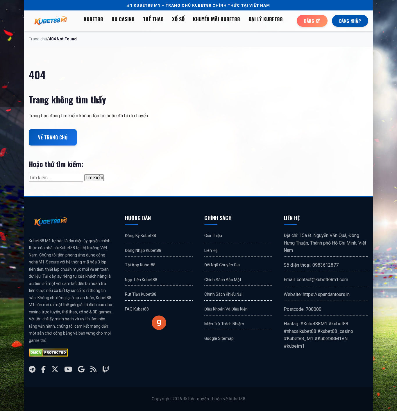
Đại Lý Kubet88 (265, 19)
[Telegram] (32, 369)
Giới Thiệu (213, 235)
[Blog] (93, 369)
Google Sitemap (219, 338)
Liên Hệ (210, 250)
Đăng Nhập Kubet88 (143, 250)
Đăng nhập (350, 21)
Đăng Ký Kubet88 (140, 235)
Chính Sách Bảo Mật (222, 279)
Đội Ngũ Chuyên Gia (222, 265)
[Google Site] (81, 369)
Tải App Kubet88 (140, 265)
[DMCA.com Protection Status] (48, 353)
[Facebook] (43, 369)
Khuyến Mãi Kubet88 (216, 19)
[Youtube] (68, 369)
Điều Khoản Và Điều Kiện (226, 309)
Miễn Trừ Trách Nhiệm (224, 324)
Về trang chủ (52, 137)
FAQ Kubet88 (137, 309)
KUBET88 (93, 19)
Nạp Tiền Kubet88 (141, 279)
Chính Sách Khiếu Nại (223, 294)
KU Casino (123, 19)
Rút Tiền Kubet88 (140, 294)
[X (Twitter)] (54, 369)
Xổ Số (178, 19)
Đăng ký (312, 21)
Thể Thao (153, 19)
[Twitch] (105, 369)
